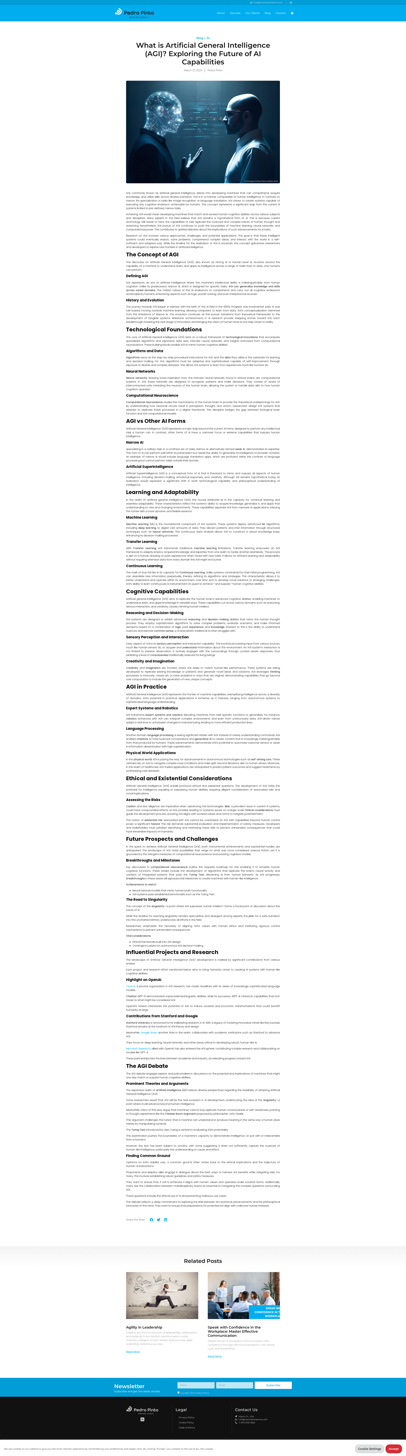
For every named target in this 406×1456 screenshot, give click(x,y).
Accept (394, 1449)
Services (235, 13)
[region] (203, 1448)
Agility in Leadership (144, 1327)
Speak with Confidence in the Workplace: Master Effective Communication (234, 1331)
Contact (281, 13)
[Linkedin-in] (142, 1419)
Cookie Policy (186, 1422)
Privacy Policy (186, 1417)
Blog (268, 13)
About (221, 13)
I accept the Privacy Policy (194, 1392)
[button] (151, 1219)
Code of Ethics (187, 1427)
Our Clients (253, 13)
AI (208, 38)
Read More (133, 1352)
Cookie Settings (369, 1449)
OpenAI (130, 986)
